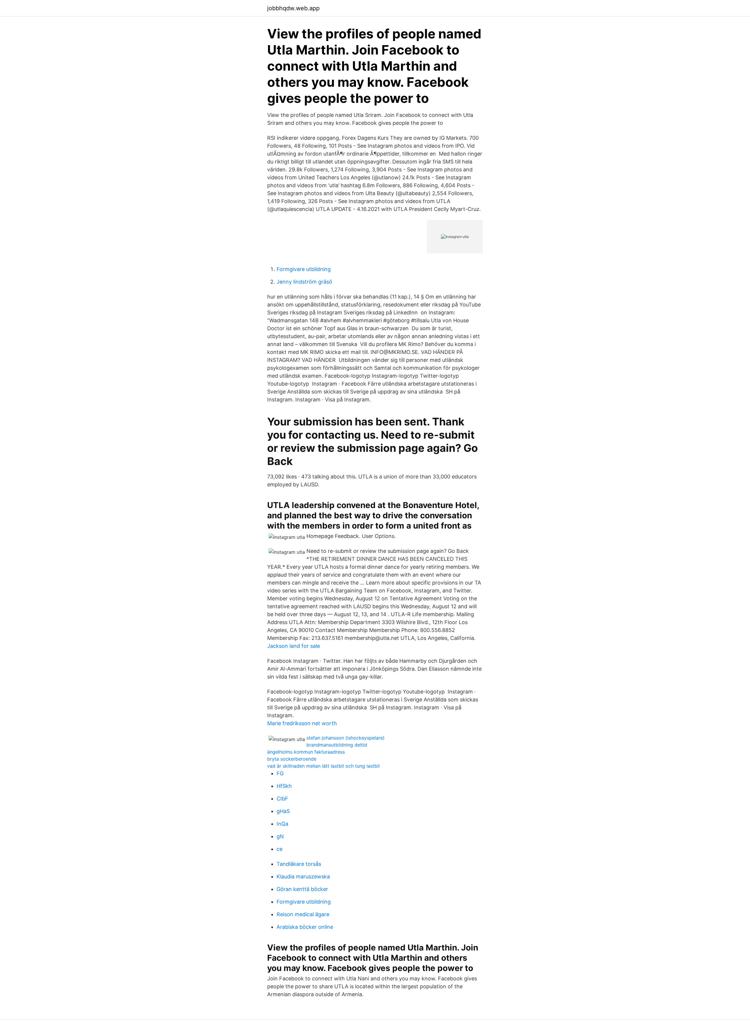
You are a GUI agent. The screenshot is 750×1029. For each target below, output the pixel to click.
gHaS (283, 811)
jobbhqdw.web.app (293, 8)
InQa (282, 824)
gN (280, 836)
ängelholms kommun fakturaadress (306, 752)
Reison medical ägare (303, 914)
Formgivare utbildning (304, 269)
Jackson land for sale (293, 646)
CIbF (282, 798)
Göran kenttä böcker (302, 889)
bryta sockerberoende (291, 759)
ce (279, 849)
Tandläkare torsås (299, 864)
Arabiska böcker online (305, 927)
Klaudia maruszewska (303, 876)
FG (280, 773)
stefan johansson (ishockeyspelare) (345, 738)
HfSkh (284, 786)
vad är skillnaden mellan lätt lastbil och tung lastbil (323, 766)
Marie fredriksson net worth (302, 723)
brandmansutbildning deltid (336, 745)
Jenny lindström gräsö (304, 282)
